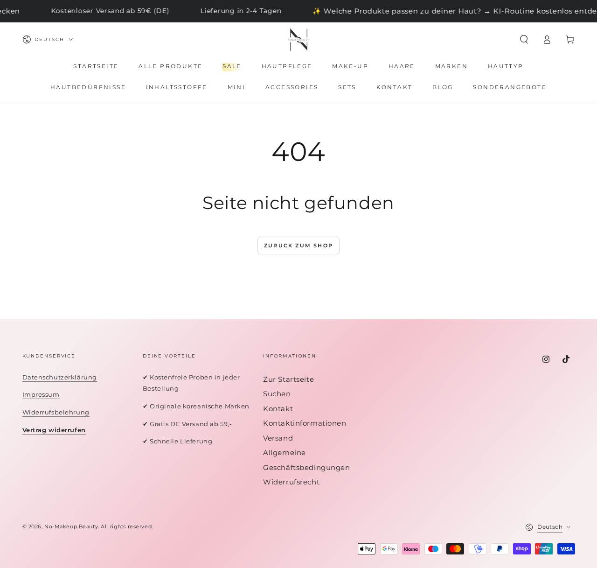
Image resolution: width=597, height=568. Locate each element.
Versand (278, 438)
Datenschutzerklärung (59, 377)
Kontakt (278, 408)
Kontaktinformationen (304, 423)
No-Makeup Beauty (71, 526)
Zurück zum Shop (298, 245)
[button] (524, 39)
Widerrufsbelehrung (56, 412)
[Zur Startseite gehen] (298, 39)
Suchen (277, 393)
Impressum (41, 394)
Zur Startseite (288, 379)
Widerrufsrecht (291, 481)
